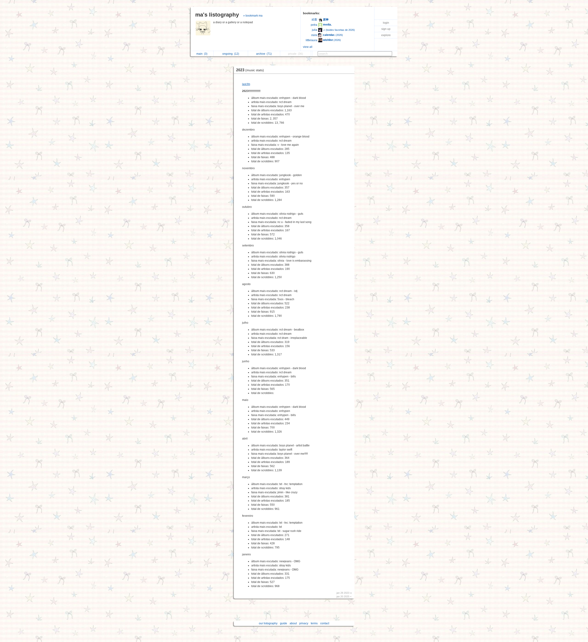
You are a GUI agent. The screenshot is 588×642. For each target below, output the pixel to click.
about (293, 623)
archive (264, 53)
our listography (268, 623)
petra (314, 24)
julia (314, 29)
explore (386, 35)
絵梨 (314, 19)
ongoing (230, 53)
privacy (303, 623)
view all (307, 47)
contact (324, 623)
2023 (250, 70)
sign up (385, 29)
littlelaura (311, 40)
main (201, 53)
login (386, 22)
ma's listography (217, 14)
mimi (314, 35)
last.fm (246, 84)
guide (283, 623)
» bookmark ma (253, 15)
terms (314, 623)
